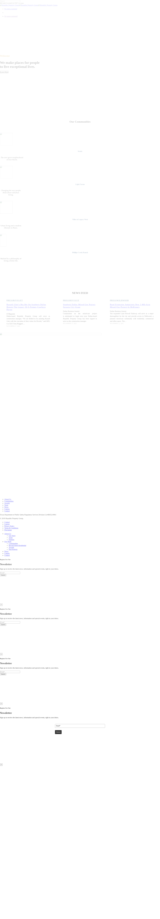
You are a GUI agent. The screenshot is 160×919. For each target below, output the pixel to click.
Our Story (12, 536)
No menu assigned (10, 9)
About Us (7, 499)
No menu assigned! (11, 16)
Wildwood (123, 300)
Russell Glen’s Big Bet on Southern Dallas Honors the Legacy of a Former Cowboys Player (26, 307)
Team (6, 505)
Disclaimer (8, 530)
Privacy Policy (9, 526)
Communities (8, 501)
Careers (7, 509)
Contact (7, 511)
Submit (3, 575)
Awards (7, 503)
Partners (11, 540)
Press (10, 300)
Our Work (7, 541)
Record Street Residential (17, 545)
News (6, 507)
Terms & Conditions (11, 528)
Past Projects (13, 549)
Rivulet (18, 300)
